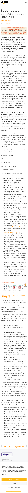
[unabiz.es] (4, 2)
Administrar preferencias (14, 487)
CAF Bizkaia (9, 24)
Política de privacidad (16, 491)
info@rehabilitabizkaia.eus (12, 232)
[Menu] (26, 2)
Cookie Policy (9, 491)
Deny (14, 483)
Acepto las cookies (14, 479)
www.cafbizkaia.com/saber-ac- (16, 227)
